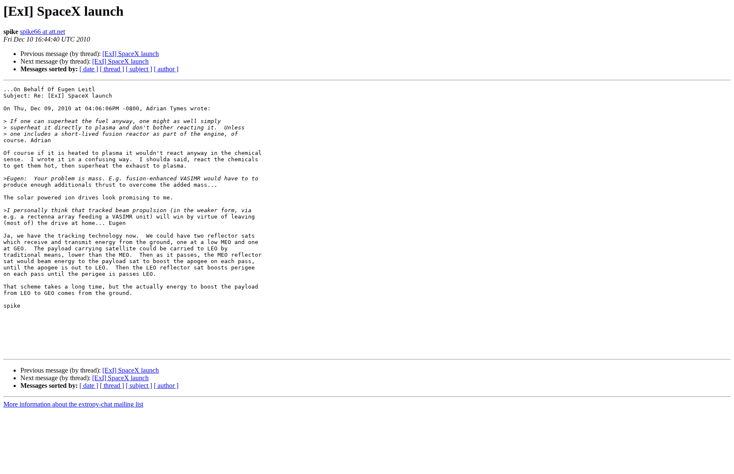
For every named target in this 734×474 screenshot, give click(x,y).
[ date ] (88, 69)
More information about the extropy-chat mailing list (73, 404)
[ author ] (166, 69)
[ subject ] (139, 69)
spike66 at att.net (42, 31)
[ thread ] (112, 69)
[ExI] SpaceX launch (130, 53)
